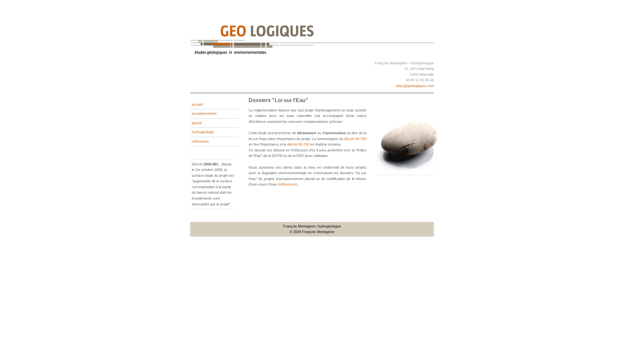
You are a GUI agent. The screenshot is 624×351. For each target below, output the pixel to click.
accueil (197, 104)
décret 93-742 (298, 144)
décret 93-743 (355, 139)
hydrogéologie (203, 132)
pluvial (197, 123)
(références (287, 184)
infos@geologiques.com (415, 86)
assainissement (204, 113)
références (200, 141)
